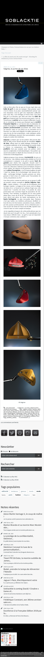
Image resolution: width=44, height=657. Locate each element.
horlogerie (27, 416)
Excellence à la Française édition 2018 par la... (22, 612)
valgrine (25, 409)
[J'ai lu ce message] (42, 652)
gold (20, 416)
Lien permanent (10, 408)
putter (30, 409)
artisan (32, 412)
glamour (23, 491)
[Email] (35, 433)
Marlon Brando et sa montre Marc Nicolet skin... (22, 526)
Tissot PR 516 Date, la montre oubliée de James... (22, 559)
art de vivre (21, 412)
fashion (18, 495)
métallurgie (19, 413)
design (32, 415)
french (17, 411)
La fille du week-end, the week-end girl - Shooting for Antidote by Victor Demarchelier (19, 58)
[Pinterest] (20, 433)
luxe (5, 411)
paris (10, 495)
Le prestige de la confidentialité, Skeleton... (18, 537)
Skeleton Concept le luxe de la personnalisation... (18, 548)
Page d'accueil (6, 53)
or (22, 416)
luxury (8, 411)
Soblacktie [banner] (22, 21)
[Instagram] (27, 433)
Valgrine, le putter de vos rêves (16, 69)
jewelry (14, 417)
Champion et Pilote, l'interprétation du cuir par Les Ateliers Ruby (20, 48)
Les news (27, 408)
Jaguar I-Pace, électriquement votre (20, 580)
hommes (10, 416)
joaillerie (33, 416)
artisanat (27, 412)
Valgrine (6, 140)
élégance (27, 495)
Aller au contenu (5, 1)
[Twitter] (12, 433)
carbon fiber (10, 415)
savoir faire (22, 411)
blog (35, 415)
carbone (29, 413)
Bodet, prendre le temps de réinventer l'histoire (21, 570)
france (12, 411)
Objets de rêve (34, 408)
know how (9, 412)
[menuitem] (22, 48)
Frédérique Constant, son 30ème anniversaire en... (23, 601)
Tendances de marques (10, 409)
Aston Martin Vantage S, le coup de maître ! (23, 515)
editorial (5, 491)
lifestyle (15, 412)
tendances (22, 415)
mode (16, 415)
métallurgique (11, 413)
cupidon (34, 409)
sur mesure (29, 411)
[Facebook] (4, 433)
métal (24, 413)
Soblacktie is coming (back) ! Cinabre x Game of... (21, 590)
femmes (15, 416)
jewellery (9, 417)
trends (27, 415)
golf (39, 409)
